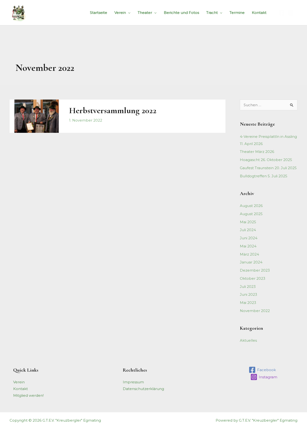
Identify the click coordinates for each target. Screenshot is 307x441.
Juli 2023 (248, 286)
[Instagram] (291, 13)
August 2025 (251, 214)
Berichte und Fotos (181, 12)
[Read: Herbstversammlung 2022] (36, 115)
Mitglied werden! (28, 395)
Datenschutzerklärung (143, 388)
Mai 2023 (248, 302)
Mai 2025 (248, 222)
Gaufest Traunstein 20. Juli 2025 (268, 168)
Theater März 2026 (257, 151)
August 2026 (251, 205)
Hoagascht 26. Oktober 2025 (266, 159)
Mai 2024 (248, 246)
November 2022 (255, 310)
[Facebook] (282, 13)
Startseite (98, 12)
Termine (237, 12)
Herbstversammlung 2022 (112, 110)
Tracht (212, 12)
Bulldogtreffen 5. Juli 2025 (263, 176)
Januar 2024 (251, 262)
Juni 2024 (248, 238)
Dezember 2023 (255, 270)
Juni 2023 (248, 294)
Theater (145, 12)
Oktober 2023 (252, 278)
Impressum (133, 382)
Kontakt (259, 12)
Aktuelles (248, 340)
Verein (120, 12)
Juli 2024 (248, 230)
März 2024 (249, 254)
